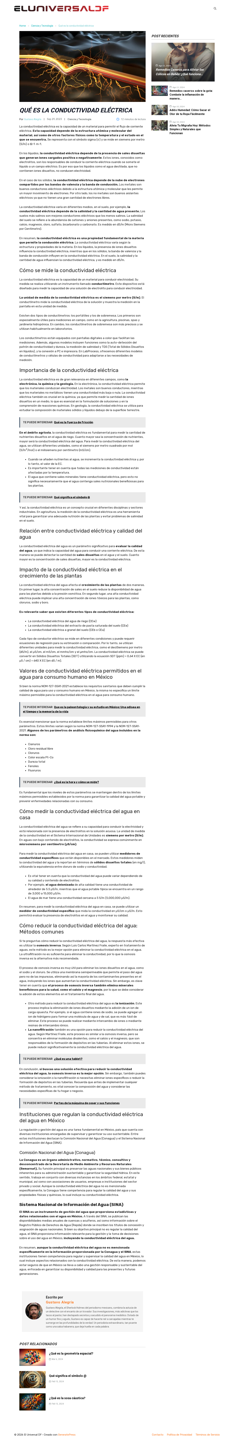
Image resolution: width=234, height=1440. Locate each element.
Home (22, 25)
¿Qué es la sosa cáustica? (67, 1398)
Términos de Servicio (207, 1434)
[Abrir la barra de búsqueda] (215, 8)
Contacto (157, 1434)
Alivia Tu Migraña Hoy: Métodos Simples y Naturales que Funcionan (190, 129)
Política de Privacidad (179, 1434)
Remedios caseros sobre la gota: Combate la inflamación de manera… (191, 94)
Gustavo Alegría (32, 119)
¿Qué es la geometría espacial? (71, 1353)
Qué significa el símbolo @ (68, 1376)
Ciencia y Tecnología (42, 25)
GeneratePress (67, 1434)
